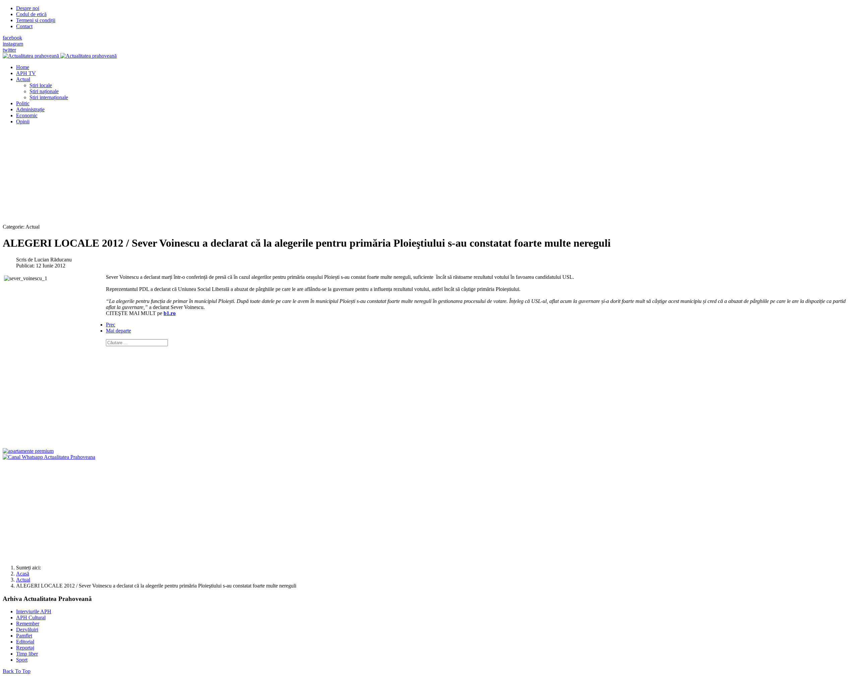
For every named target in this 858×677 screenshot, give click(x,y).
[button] (23, 79)
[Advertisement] (204, 177)
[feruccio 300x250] (28, 451)
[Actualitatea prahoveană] (60, 56)
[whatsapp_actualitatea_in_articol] (49, 457)
